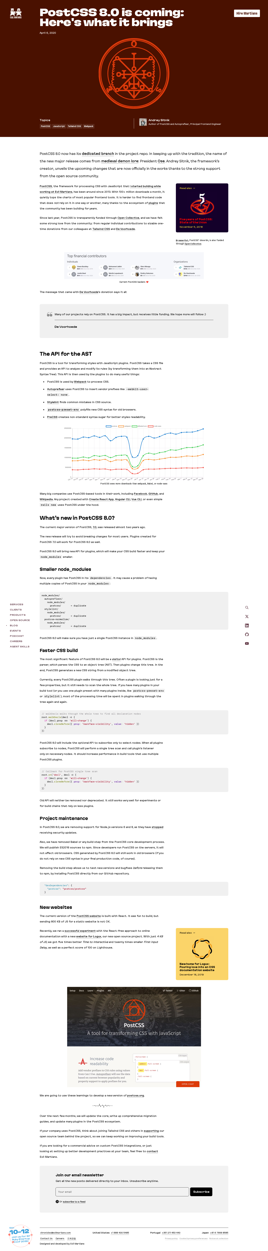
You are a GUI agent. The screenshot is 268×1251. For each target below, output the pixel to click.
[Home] (16, 13)
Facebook (140, 493)
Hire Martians (247, 13)
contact (152, 1151)
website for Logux (88, 936)
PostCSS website (89, 916)
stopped (157, 827)
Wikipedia (46, 499)
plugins (153, 203)
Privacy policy (171, 1238)
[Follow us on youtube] (247, 643)
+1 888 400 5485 (120, 1232)
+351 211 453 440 (171, 1232)
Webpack (88, 126)
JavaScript (59, 126)
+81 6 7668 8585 (219, 1232)
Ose (161, 161)
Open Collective (128, 217)
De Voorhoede (125, 229)
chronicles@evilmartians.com (55, 1232)
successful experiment (80, 930)
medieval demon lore (119, 161)
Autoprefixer (56, 389)
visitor (116, 659)
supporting (151, 1130)
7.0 (94, 527)
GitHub (153, 493)
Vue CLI (136, 499)
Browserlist (182, 240)
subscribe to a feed (74, 1201)
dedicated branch (98, 154)
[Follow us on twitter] (247, 616)
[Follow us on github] (247, 634)
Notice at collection (218, 1238)
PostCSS (45, 126)
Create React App (101, 499)
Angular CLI (122, 499)
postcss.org (135, 1095)
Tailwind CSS (74, 126)
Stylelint (53, 402)
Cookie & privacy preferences (193, 1238)
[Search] (247, 607)
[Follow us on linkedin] (247, 625)
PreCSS (52, 417)
